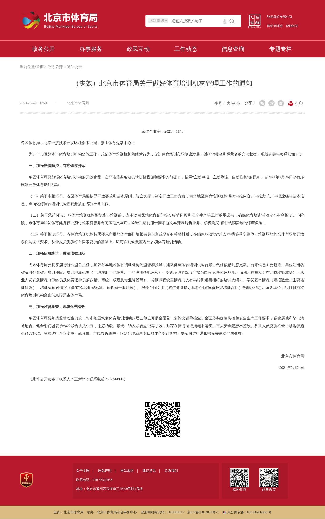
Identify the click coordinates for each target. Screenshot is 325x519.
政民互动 (138, 49)
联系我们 (171, 471)
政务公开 (43, 49)
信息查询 (233, 49)
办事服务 (90, 49)
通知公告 (74, 67)
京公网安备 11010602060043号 (249, 512)
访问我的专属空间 (279, 17)
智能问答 (292, 26)
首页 (40, 67)
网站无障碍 (275, 26)
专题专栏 (280, 49)
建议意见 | (151, 471)
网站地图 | (129, 471)
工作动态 (185, 49)
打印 (299, 103)
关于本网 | (85, 471)
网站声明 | (107, 471)
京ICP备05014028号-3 (202, 512)
